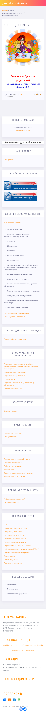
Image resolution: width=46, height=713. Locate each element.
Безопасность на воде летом (14, 476)
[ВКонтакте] (5, 700)
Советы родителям (11, 560)
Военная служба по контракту (15, 542)
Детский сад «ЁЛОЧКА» (14, 3)
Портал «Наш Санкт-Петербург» (15, 528)
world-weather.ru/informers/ (23, 650)
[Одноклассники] (10, 700)
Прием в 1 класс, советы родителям (17, 553)
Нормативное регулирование (15, 372)
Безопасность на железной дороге (17, 459)
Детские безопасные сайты (14, 389)
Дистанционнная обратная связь (16, 313)
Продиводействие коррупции (15, 339)
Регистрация (20, 130)
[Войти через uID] (21, 709)
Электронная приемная (12, 222)
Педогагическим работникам (14, 376)
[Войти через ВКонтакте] (25, 709)
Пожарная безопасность (13, 463)
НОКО (6, 525)
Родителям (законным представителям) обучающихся (19, 384)
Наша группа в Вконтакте (13, 433)
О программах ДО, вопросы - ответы (17, 546)
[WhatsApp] (20, 700)
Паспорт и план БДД (11, 502)
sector (22, 94)
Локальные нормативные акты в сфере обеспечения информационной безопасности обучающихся (21, 366)
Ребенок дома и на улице (13, 466)
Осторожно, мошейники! (13, 532)
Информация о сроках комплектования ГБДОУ (21, 549)
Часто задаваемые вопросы (14, 317)
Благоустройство (10, 411)
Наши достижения (10, 437)
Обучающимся (9, 379)
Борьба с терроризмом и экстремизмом (18, 473)
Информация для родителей (14, 499)
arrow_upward (41, 708)
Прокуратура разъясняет (13, 563)
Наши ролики (9, 160)
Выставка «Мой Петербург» (14, 535)
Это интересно (9, 556)
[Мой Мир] (15, 700)
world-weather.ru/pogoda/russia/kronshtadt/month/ (23, 645)
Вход (28, 130)
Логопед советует (18, 25)
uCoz (12, 706)
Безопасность (9, 469)
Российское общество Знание (15, 539)
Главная (5, 10)
